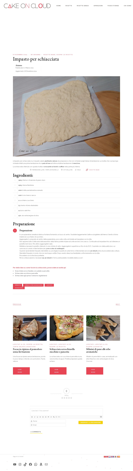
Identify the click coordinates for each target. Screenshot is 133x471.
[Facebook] (30, 464)
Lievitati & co (19, 344)
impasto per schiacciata (33, 285)
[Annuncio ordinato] (43, 417)
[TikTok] (25, 464)
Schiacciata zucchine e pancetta (26, 273)
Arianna (36, 54)
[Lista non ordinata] (45, 417)
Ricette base (49, 54)
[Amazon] (41, 464)
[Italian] (116, 456)
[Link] (53, 417)
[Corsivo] (34, 417)
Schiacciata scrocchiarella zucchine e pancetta (62, 350)
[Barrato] (40, 417)
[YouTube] (14, 464)
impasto (18, 285)
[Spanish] (119, 456)
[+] (59, 417)
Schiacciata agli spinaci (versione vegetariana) (31, 276)
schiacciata (19, 287)
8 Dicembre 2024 (20, 54)
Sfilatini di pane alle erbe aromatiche (98, 350)
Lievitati (53, 344)
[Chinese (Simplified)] (105, 456)
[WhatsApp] (35, 464)
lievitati (49, 285)
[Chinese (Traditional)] (107, 456)
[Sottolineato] (37, 417)
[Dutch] (109, 456)
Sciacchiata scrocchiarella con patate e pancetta (32, 271)
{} (56, 417)
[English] (112, 456)
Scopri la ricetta (65, 54)
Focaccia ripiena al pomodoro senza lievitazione (27, 350)
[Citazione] (48, 417)
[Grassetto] (32, 417)
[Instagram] (20, 464)
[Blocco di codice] (51, 417)
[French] (114, 456)
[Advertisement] (66, 26)
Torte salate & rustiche (24, 346)
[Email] (46, 464)
